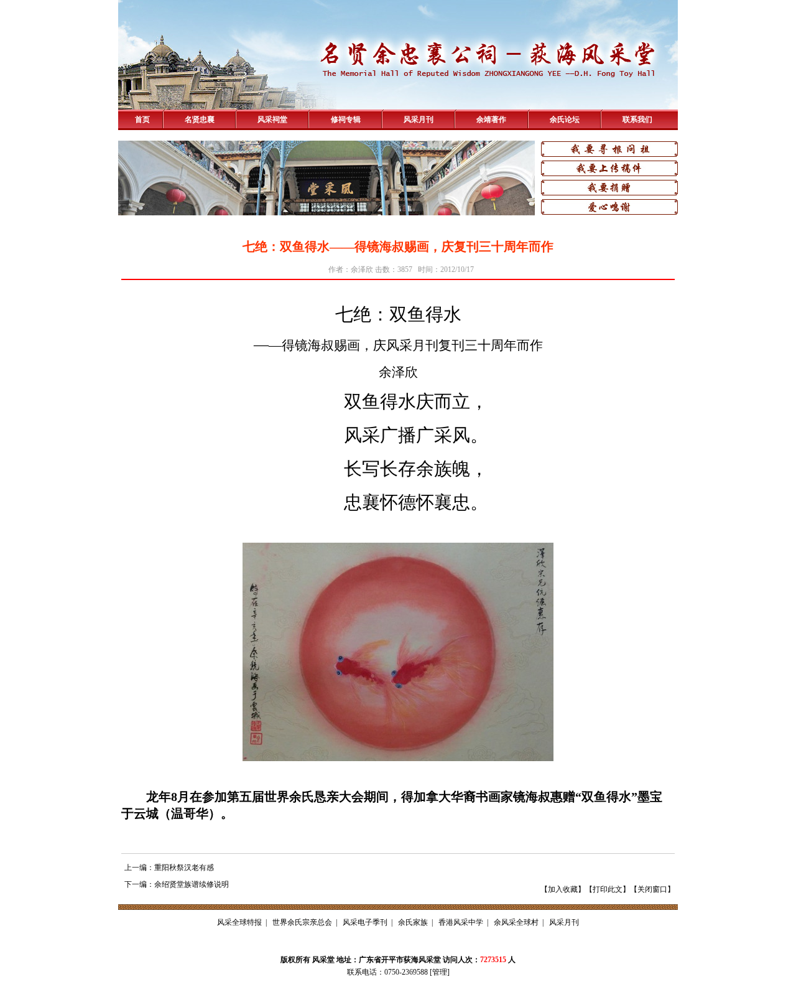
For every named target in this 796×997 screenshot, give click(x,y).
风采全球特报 (239, 922)
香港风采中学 (460, 922)
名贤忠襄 (200, 119)
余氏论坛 (565, 119)
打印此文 (607, 889)
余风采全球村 (516, 922)
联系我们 (637, 119)
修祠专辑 (346, 119)
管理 (439, 972)
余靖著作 (491, 119)
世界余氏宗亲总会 (302, 922)
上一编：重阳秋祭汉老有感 (169, 867)
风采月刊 (418, 119)
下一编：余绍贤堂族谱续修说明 (176, 884)
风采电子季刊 (365, 922)
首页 (142, 119)
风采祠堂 (272, 119)
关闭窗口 (652, 889)
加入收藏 (563, 889)
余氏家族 (413, 922)
